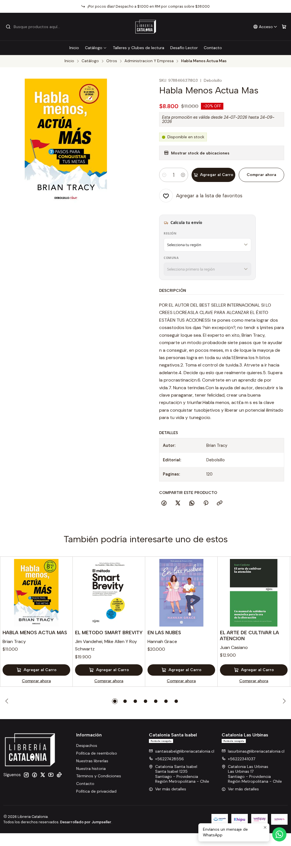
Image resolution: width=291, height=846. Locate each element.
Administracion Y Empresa (149, 61)
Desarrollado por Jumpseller (85, 822)
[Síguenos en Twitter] (42, 775)
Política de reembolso (96, 753)
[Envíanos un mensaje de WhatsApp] (279, 834)
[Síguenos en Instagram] (26, 775)
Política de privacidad (96, 791)
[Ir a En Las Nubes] (181, 593)
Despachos (86, 745)
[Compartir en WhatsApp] (192, 503)
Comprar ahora (261, 174)
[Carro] (284, 27)
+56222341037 (241, 758)
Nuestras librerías (92, 760)
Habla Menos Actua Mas (35, 632)
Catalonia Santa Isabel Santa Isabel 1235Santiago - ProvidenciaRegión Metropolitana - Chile (182, 774)
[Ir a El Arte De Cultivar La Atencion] (254, 593)
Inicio (74, 47)
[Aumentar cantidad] (183, 175)
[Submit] (8, 26)
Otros (111, 61)
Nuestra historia (91, 768)
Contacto (213, 47)
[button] (114, 701)
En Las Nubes (164, 632)
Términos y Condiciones (98, 775)
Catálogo (93, 47)
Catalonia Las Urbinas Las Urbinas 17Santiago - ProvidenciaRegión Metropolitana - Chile (255, 774)
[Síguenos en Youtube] (51, 775)
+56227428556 (169, 758)
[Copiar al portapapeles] (220, 503)
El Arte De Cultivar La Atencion (249, 635)
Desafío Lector (184, 47)
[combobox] (34, 26)
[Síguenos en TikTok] (59, 775)
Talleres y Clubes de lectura (138, 47)
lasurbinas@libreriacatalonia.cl (256, 751)
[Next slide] (283, 701)
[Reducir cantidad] (164, 175)
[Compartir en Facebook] (164, 503)
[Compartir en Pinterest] (206, 503)
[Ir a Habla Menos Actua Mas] (36, 593)
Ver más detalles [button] (170, 788)
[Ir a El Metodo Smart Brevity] (109, 593)
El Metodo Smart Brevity (109, 632)
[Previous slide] (7, 701)
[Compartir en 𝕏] (178, 503)
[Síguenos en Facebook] (34, 775)
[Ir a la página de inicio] (146, 27)
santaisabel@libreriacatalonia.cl (184, 751)
